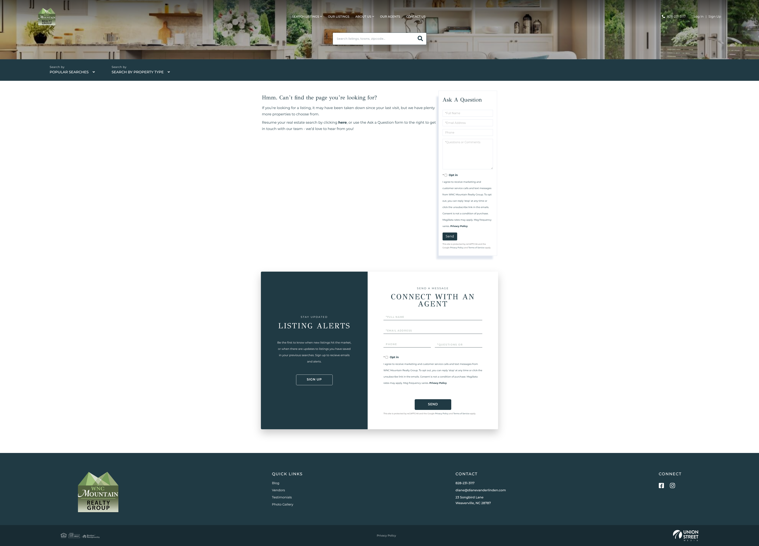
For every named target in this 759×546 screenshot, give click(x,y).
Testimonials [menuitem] (282, 497)
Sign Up (714, 17)
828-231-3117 (676, 17)
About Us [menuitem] (363, 16)
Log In (699, 17)
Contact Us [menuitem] (416, 16)
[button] (420, 39)
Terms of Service (476, 247)
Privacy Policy (459, 226)
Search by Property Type (138, 72)
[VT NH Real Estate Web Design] (685, 535)
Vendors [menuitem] (278, 490)
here (342, 122)
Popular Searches (69, 72)
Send (450, 236)
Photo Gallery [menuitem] (282, 504)
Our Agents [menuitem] (390, 16)
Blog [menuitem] (275, 483)
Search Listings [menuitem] (305, 16)
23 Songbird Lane (473, 500)
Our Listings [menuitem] (338, 16)
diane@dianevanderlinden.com (481, 490)
